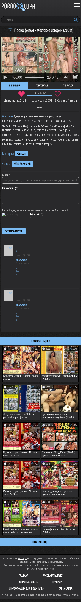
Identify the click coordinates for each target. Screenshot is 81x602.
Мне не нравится (57, 94)
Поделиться (68, 85)
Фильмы (21, 154)
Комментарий (8, 188)
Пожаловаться (42, 85)
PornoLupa (22, 558)
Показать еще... (41, 542)
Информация (14, 85)
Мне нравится (21, 94)
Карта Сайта (65, 588)
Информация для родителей (26, 588)
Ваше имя (6, 174)
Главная (23, 575)
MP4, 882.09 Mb (22, 164)
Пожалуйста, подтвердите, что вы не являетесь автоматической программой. (35, 210)
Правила (57, 582)
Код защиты (35, 214)
